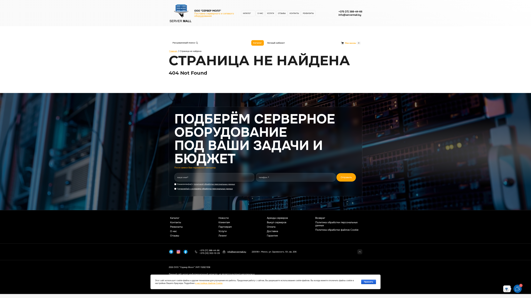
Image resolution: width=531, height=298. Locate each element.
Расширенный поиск (184, 43)
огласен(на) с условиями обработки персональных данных (205, 188)
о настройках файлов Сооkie (208, 283)
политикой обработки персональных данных (214, 184)
